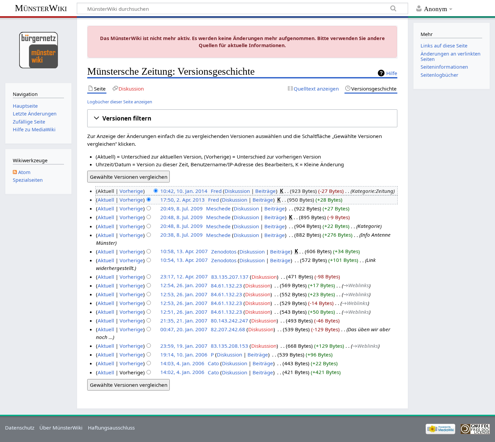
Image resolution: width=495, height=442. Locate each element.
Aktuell (106, 199)
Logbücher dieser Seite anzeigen (119, 102)
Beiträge (265, 191)
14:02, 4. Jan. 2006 (182, 372)
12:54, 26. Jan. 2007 (183, 285)
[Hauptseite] (38, 50)
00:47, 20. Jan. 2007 (183, 329)
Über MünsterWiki (60, 427)
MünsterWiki (41, 8)
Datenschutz (19, 427)
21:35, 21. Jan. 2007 (183, 320)
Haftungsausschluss (111, 427)
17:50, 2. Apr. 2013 (182, 199)
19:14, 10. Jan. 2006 (183, 354)
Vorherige (131, 191)
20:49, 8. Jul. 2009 (181, 208)
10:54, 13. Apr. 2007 (184, 260)
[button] (242, 118)
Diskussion (237, 191)
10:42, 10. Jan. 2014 (183, 191)
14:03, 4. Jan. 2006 (182, 363)
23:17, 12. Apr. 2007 (184, 276)
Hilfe (391, 73)
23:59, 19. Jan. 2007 (183, 345)
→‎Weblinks (356, 285)
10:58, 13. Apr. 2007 (184, 251)
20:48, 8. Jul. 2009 (181, 217)
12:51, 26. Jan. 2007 (183, 311)
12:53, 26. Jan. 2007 (183, 294)
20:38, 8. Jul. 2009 (181, 235)
